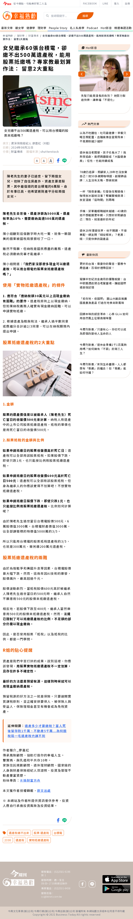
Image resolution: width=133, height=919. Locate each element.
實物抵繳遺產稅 (39, 840)
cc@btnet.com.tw (51, 896)
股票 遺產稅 (41, 833)
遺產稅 (20, 840)
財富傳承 (33, 35)
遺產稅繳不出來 (19, 833)
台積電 (58, 833)
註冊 (127, 3)
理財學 (21, 35)
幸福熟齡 (8, 35)
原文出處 (44, 790)
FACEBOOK (90, 3)
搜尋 (85, 16)
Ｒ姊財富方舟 (30, 780)
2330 (7, 840)
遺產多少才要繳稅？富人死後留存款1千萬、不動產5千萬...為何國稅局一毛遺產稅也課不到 (37, 730)
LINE (105, 3)
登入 (116, 3)
